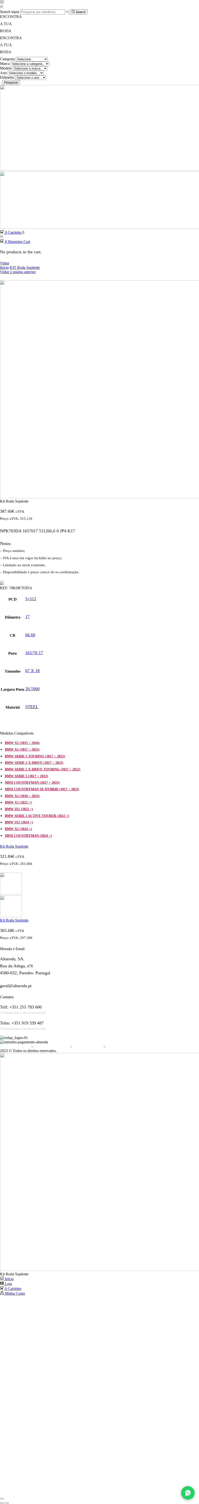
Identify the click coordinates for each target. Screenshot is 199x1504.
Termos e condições (15, 1046)
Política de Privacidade (51, 1046)
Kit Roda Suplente (14, 846)
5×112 (30, 598)
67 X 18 (32, 670)
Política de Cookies (88, 1046)
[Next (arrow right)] (7, 1503)
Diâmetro (7, 77)
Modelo (6, 68)
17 (27, 616)
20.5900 (32, 688)
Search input (9, 12)
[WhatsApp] (188, 1493)
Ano (3, 73)
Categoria (7, 59)
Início (4, 267)
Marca (5, 64)
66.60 (30, 634)
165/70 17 (34, 652)
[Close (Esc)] (2, 1498)
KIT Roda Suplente (25, 267)
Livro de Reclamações (124, 1046)
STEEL (31, 706)
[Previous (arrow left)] (2, 1503)
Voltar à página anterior (18, 272)
